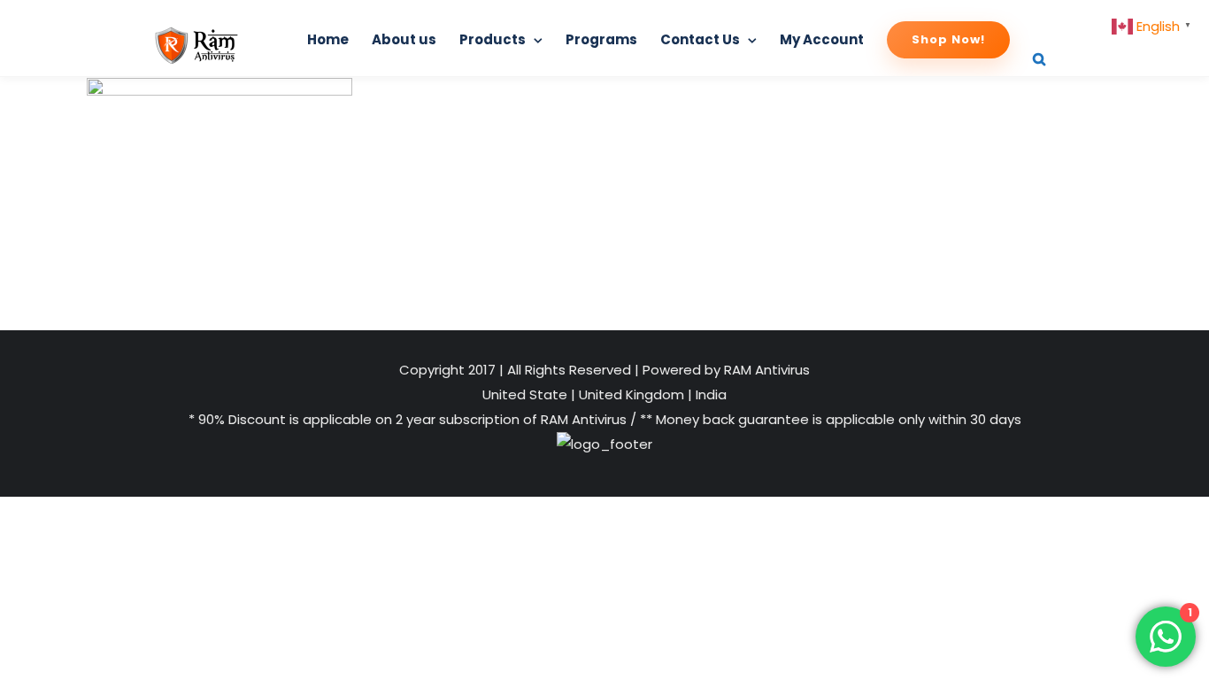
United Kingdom (631, 394)
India (709, 394)
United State (526, 394)
